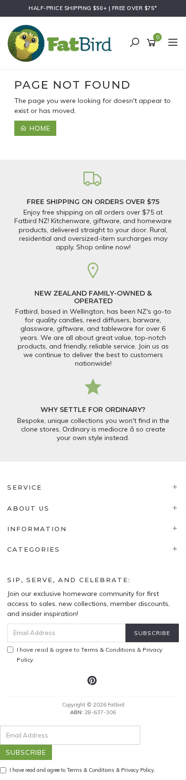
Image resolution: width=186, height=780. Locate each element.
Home (39, 128)
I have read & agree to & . (89, 654)
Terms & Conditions (108, 649)
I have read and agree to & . (82, 770)
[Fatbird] (62, 42)
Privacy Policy (137, 770)
